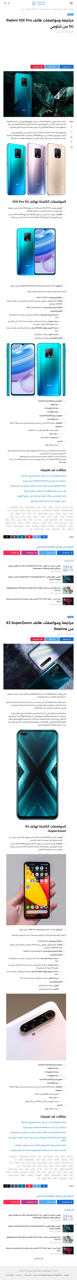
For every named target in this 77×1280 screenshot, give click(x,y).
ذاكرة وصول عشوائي (50, 520)
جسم (17, 516)
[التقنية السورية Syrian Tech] (38, 3)
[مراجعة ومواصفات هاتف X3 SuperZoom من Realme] (38, 666)
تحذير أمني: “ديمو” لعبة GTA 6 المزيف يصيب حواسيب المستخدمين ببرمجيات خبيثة (33, 600)
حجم (61, 520)
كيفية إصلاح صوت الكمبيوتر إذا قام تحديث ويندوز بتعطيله (40, 1145)
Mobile (56, 510)
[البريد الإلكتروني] (72, 147)
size (9, 510)
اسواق (18, 513)
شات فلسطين (38, 1258)
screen (15, 510)
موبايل (28, 526)
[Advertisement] (38, 49)
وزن (31, 529)
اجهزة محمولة (42, 513)
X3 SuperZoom (67, 1163)
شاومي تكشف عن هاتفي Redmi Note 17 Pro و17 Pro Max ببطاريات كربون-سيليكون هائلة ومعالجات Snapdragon (34, 567)
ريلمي (32, 1169)
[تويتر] (72, 132)
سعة (24, 520)
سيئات (13, 520)
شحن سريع (63, 523)
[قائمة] (71, 3)
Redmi (22, 510)
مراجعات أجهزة (57, 9)
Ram (28, 510)
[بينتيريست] (72, 142)
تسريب (43, 516)
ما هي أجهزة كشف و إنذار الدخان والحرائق (48, 501)
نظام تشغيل (55, 529)
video (65, 513)
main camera (29, 507)
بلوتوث (56, 516)
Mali (21, 507)
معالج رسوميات (61, 526)
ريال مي (39, 1169)
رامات (30, 520)
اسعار (23, 513)
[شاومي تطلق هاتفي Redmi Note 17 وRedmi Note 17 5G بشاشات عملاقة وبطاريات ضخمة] (68, 579)
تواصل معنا (10, 1275)
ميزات (63, 529)
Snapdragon (29, 1159)
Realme (64, 1159)
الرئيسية (71, 9)
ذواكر (40, 520)
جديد (23, 516)
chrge (50, 507)
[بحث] (5, 3)
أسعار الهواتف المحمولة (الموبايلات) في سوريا (47, 1275)
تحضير (49, 516)
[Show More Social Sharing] (28, 67)
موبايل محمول (18, 526)
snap (71, 513)
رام (35, 520)
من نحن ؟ (19, 1275)
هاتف (47, 529)
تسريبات (35, 516)
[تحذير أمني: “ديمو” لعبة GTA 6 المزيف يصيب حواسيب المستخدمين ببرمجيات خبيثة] (68, 601)
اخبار (34, 513)
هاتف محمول (39, 529)
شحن (71, 523)
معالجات (51, 526)
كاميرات (44, 523)
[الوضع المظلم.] (8, 3)
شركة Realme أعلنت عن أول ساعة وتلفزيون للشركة (43, 476)
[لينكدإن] (72, 137)
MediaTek (13, 507)
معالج (71, 526)
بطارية (62, 516)
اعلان (11, 513)
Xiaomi (57, 513)
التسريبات (70, 516)
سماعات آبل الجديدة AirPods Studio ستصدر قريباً (44, 481)
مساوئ (8, 523)
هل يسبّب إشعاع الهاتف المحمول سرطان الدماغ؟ (45, 491)
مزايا (14, 523)
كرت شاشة (36, 523)
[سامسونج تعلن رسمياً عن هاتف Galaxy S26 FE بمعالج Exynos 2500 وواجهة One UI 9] (68, 590)
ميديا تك (8, 526)
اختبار (29, 513)
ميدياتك (70, 529)
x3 (15, 1159)
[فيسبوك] (72, 127)
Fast (44, 507)
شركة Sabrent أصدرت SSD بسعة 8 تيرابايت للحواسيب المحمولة (38, 486)
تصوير (29, 516)
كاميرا (50, 523)
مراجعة (20, 523)
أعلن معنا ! (27, 1275)
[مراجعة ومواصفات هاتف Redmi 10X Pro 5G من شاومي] (38, 94)
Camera (57, 507)
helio (38, 507)
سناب (21, 1169)
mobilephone (47, 510)
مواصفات (35, 526)
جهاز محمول (69, 520)
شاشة (7, 520)
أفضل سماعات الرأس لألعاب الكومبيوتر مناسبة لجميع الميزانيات (38, 1150)
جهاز (12, 516)
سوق (19, 520)
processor (36, 510)
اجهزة (51, 513)
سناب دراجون (13, 1169)
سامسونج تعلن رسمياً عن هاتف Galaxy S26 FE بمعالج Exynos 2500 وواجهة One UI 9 (34, 589)
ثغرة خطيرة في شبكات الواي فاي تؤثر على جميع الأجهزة (41, 496)
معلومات (44, 526)
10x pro (65, 507)
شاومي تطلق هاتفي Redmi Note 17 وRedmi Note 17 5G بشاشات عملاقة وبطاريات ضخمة (34, 578)
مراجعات (65, 9)
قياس (56, 523)
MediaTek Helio (67, 510)
